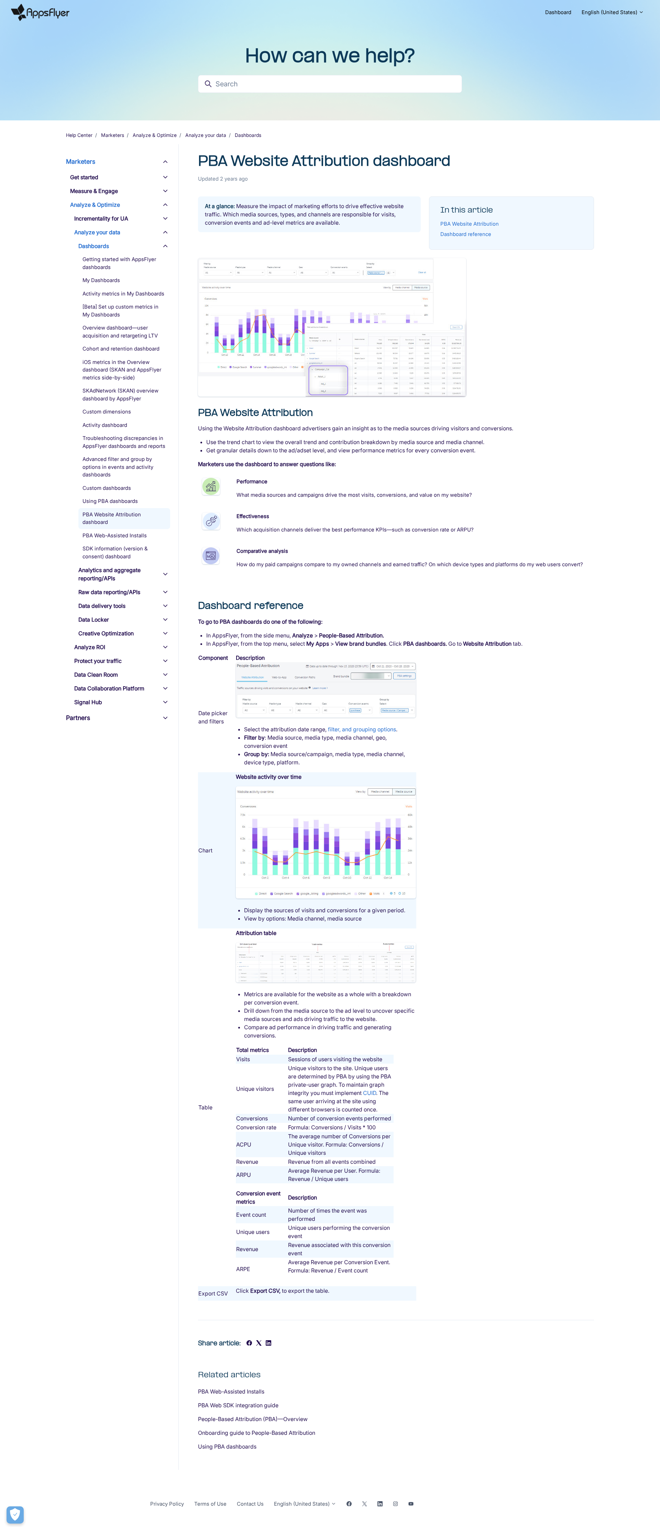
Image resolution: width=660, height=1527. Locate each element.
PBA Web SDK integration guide (238, 1405)
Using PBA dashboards (227, 1446)
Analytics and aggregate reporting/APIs (109, 574)
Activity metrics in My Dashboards (123, 293)
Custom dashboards (106, 488)
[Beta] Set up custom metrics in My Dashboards (120, 310)
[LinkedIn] (268, 1343)
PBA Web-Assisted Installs (231, 1391)
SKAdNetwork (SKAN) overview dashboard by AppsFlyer (120, 394)
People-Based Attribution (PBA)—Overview (253, 1419)
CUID (369, 1092)
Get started (84, 177)
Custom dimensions (106, 411)
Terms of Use (210, 1504)
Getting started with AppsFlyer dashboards (119, 263)
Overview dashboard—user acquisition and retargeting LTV (120, 331)
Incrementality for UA (101, 218)
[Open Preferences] (15, 1515)
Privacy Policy (167, 1504)
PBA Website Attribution (469, 224)
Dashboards (248, 135)
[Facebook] (249, 1343)
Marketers (112, 135)
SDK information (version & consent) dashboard (115, 552)
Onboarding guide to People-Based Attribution (256, 1432)
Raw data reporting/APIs (109, 592)
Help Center (79, 135)
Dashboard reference (465, 234)
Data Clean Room (96, 674)
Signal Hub (88, 702)
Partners (78, 717)
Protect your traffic (98, 660)
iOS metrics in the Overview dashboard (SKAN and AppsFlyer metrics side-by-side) (121, 370)
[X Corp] (259, 1343)
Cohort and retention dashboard (121, 348)
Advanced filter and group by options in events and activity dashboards (117, 467)
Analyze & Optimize (155, 135)
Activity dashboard (104, 425)
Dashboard (558, 12)
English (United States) (610, 12)
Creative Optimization (106, 633)
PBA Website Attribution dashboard (111, 518)
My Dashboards (101, 280)
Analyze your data (205, 135)
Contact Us (250, 1504)
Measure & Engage (94, 190)
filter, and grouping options (362, 729)
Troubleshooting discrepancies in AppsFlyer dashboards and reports (123, 442)
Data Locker (93, 619)
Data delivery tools (101, 605)
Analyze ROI (89, 647)
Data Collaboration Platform (109, 688)
